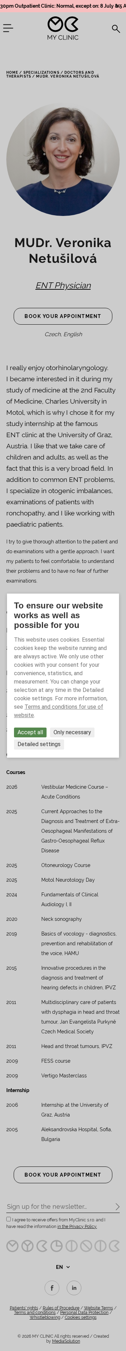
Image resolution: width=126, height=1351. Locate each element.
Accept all (30, 732)
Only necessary (72, 732)
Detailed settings (39, 744)
